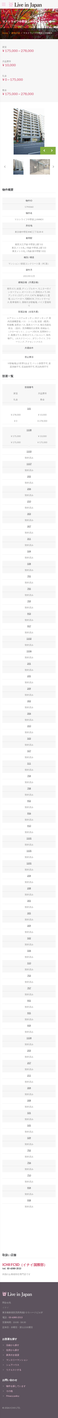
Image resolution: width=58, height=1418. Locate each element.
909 (29, 1025)
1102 (29, 638)
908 (29, 1200)
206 (29, 489)
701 (29, 576)
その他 (9, 1391)
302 (29, 701)
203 (29, 1050)
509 (29, 1137)
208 (29, 888)
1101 (29, 838)
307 (29, 526)
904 (29, 1187)
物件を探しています (16, 1386)
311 (29, 538)
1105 (29, 850)
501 (29, 1113)
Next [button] (52, 151)
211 (29, 1075)
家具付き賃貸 (12, 1355)
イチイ (5, 1307)
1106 (29, 651)
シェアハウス (12, 1364)
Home (5, 33)
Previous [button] (44, 151)
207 (29, 1063)
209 (29, 688)
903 (29, 613)
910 (29, 825)
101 (29, 408)
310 (29, 726)
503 (29, 738)
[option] (29, 131)
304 (29, 1088)
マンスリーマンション (17, 1360)
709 (29, 601)
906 (29, 813)
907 (29, 626)
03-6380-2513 (14, 1268)
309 (29, 925)
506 (29, 950)
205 (29, 676)
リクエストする (13, 1369)
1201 (29, 863)
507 (29, 751)
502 (29, 938)
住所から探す (12, 1350)
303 (29, 513)
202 (29, 476)
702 (29, 1150)
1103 (29, 451)
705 (29, 588)
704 (29, 776)
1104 (29, 1038)
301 (29, 900)
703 (29, 975)
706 (29, 1162)
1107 (29, 464)
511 (29, 763)
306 (29, 713)
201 (29, 663)
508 (29, 563)
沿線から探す (12, 1345)
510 (29, 963)
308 (29, 1100)
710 (29, 1175)
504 (29, 551)
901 (29, 1000)
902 (29, 801)
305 (29, 913)
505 (29, 1125)
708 (29, 788)
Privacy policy (12, 1396)
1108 (29, 430)
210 (29, 501)
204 (29, 875)
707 (29, 988)
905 (29, 1013)
